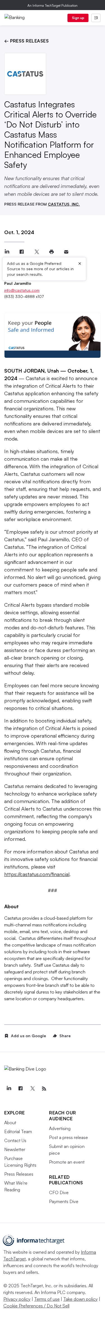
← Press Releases (26, 41)
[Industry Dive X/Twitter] (32, 1089)
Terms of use (47, 1299)
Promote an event (67, 1162)
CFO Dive (59, 1192)
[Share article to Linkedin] (7, 252)
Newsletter (14, 1149)
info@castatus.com (21, 290)
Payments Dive (63, 1201)
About (10, 1122)
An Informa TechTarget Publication (52, 5)
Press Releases (18, 1174)
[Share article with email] (66, 252)
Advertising (60, 1128)
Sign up (78, 18)
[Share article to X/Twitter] (36, 252)
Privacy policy (17, 1299)
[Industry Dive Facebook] (20, 1089)
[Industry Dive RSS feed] (44, 1089)
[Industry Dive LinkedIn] (9, 1089)
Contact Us (15, 1140)
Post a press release (68, 1137)
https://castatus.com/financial (36, 874)
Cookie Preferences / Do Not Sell (36, 1306)
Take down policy (80, 1299)
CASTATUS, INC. (64, 204)
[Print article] (51, 252)
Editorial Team (18, 1131)
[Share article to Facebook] (22, 252)
